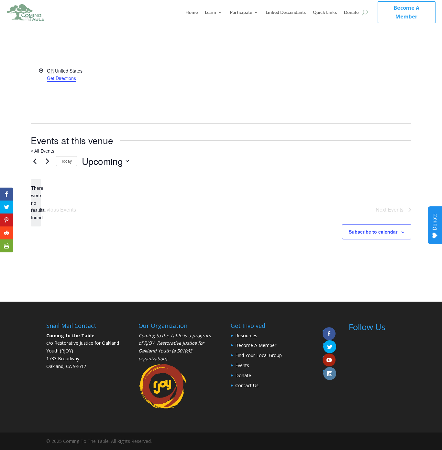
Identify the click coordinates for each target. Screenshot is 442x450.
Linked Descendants (286, 12)
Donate (351, 12)
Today (66, 161)
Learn (210, 12)
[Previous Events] (35, 161)
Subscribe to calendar (373, 231)
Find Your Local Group (258, 355)
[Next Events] (47, 161)
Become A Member (406, 12)
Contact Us (247, 385)
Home (191, 12)
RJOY (149, 343)
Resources (246, 335)
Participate (241, 12)
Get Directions (61, 78)
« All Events (42, 151)
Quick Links (325, 12)
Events (242, 365)
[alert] (36, 202)
